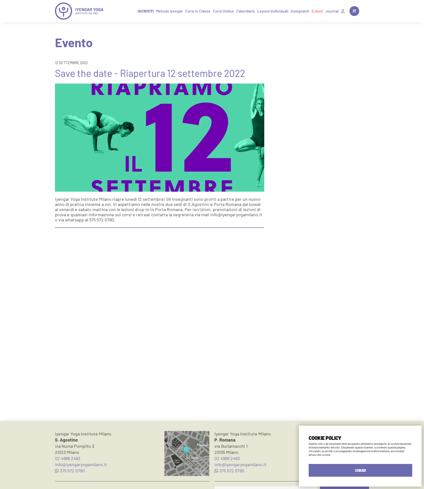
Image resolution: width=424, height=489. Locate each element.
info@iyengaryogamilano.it (81, 464)
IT (354, 11)
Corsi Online (223, 11)
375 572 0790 (72, 470)
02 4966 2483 (67, 458)
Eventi (317, 11)
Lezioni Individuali (272, 11)
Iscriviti (146, 11)
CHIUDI (360, 470)
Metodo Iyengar (169, 11)
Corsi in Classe (198, 11)
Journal (332, 11)
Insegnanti (300, 11)
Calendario (245, 11)
